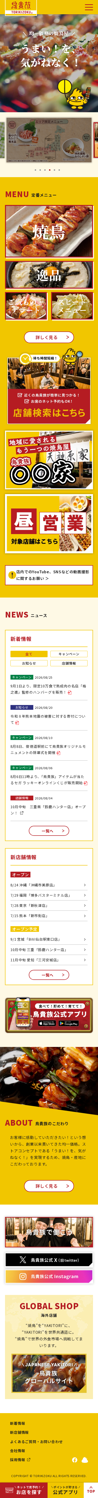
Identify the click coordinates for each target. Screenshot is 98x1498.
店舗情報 (69, 663)
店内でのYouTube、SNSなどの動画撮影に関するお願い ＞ (52, 575)
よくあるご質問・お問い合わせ (36, 1441)
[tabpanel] (49, 140)
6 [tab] (61, 171)
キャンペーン (69, 654)
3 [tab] (46, 171)
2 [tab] (41, 171)
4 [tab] (51, 171)
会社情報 (17, 1450)
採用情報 (17, 1459)
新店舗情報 (19, 1432)
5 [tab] (56, 171)
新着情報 (17, 1423)
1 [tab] (37, 171)
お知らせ (29, 663)
